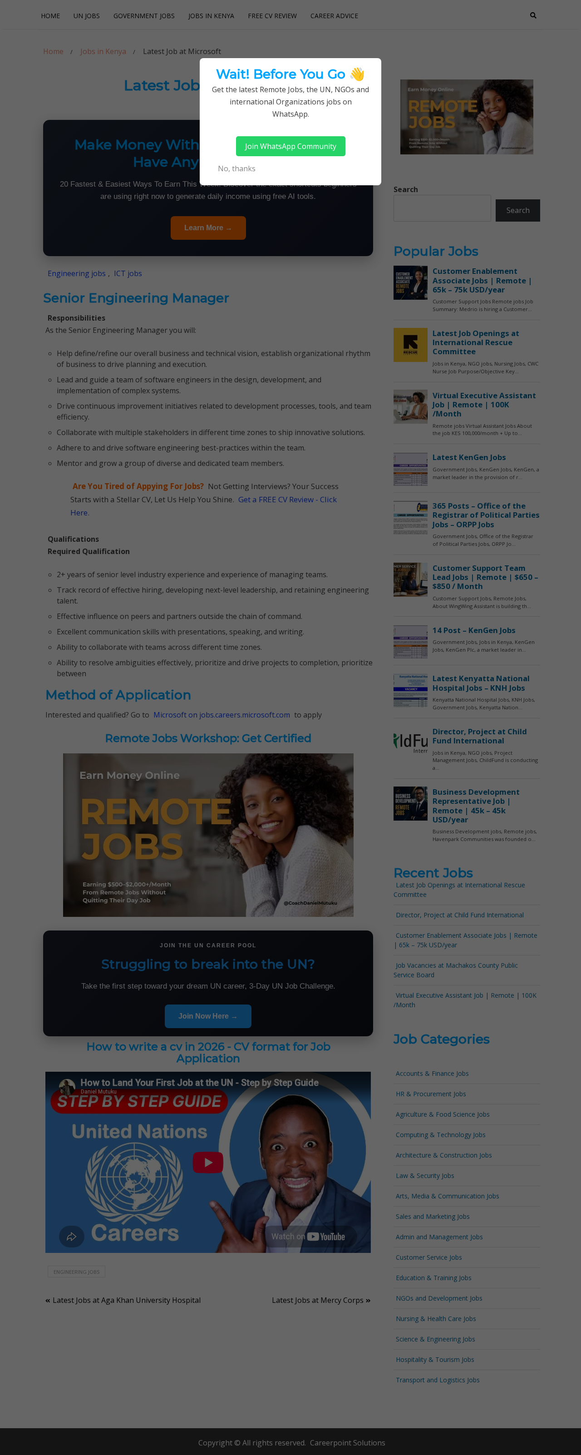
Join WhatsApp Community (290, 146)
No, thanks (237, 168)
